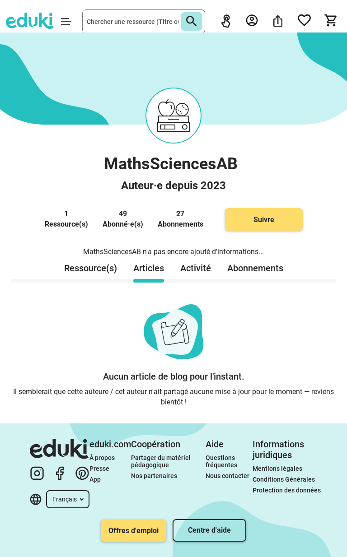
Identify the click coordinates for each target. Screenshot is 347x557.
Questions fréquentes (221, 461)
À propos (102, 457)
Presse (99, 468)
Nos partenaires (154, 475)
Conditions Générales (284, 479)
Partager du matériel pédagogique (161, 461)
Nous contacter (227, 475)
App (95, 479)
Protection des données (287, 490)
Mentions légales (278, 468)
